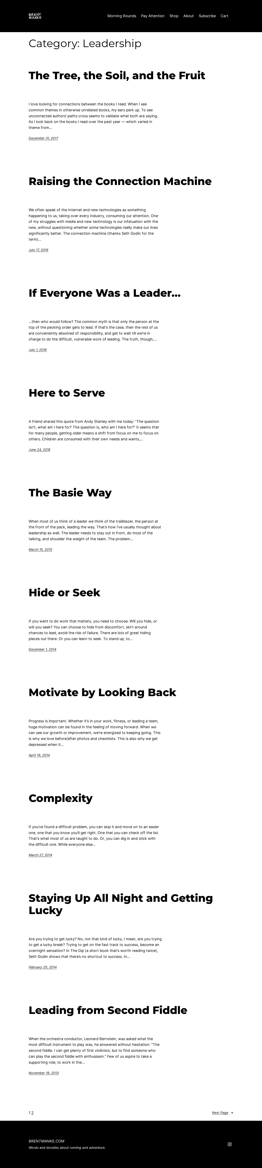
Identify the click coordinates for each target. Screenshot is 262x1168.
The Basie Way (70, 493)
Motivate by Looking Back (102, 692)
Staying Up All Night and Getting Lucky (121, 904)
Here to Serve (67, 393)
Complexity (61, 798)
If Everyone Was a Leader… (105, 293)
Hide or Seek (65, 592)
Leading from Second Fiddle (108, 1010)
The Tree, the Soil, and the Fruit (117, 75)
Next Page (222, 1113)
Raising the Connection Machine (120, 181)
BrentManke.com (46, 1141)
